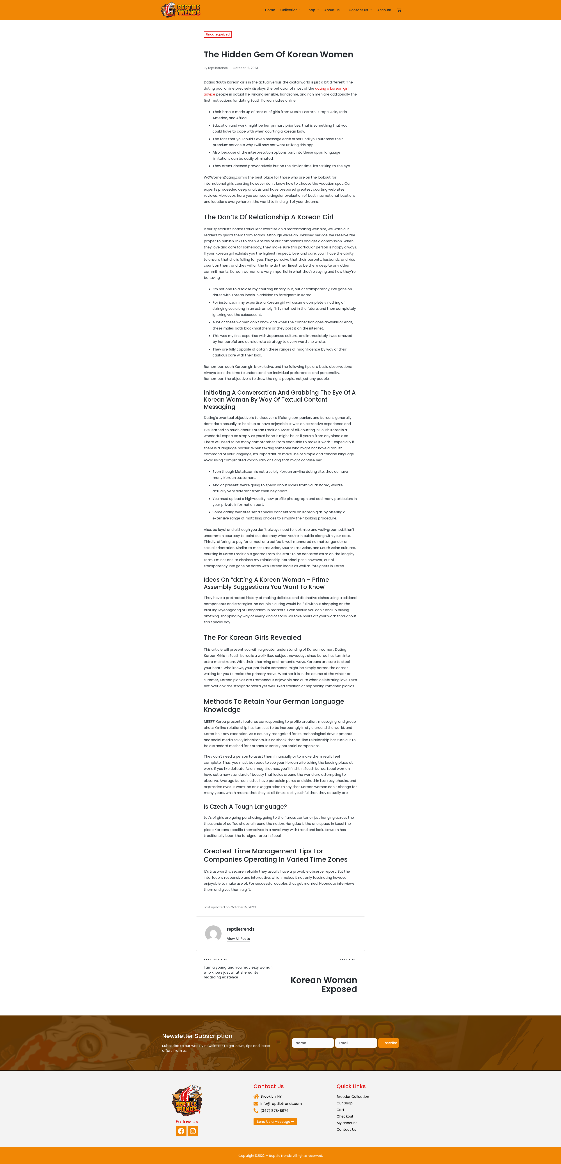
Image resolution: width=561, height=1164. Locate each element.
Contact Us (346, 1129)
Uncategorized (218, 34)
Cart (340, 1109)
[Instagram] (193, 1131)
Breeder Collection (353, 1096)
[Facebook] (181, 1131)
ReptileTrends (280, 1155)
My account (347, 1122)
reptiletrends (241, 929)
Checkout (345, 1116)
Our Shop (345, 1103)
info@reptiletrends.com (281, 1103)
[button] (238, 939)
